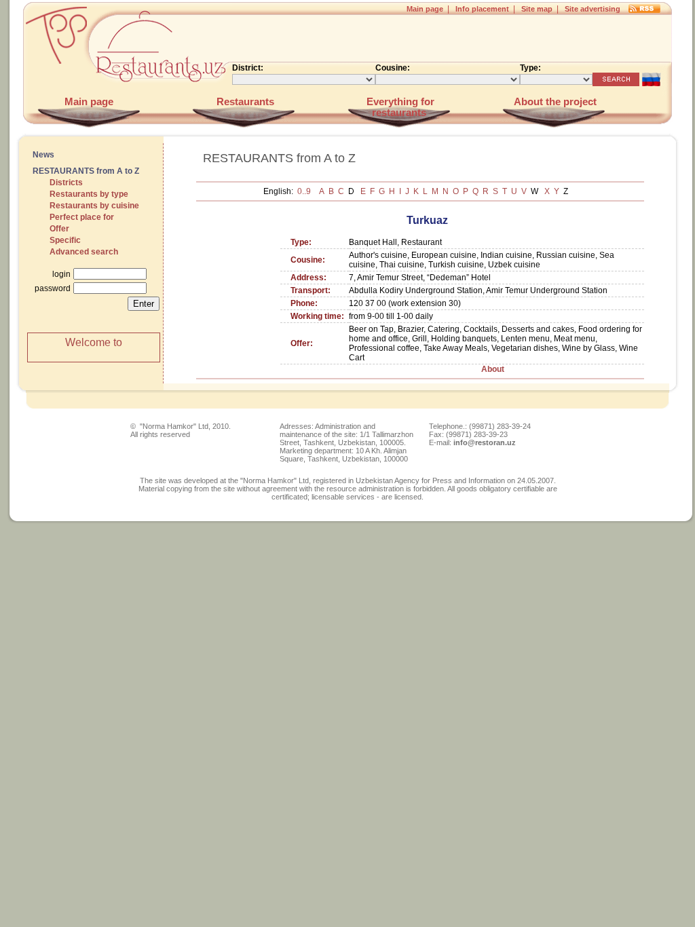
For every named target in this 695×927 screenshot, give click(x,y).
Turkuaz (427, 220)
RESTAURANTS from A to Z (86, 171)
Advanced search (84, 252)
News (43, 154)
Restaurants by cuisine (94, 205)
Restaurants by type (89, 194)
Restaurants (244, 101)
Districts (66, 182)
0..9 (305, 191)
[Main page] (164, 92)
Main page (425, 9)
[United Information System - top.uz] (56, 92)
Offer (59, 228)
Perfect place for (82, 217)
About (492, 369)
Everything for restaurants (399, 107)
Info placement (482, 9)
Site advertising (592, 9)
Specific (65, 240)
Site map (536, 9)
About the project (554, 101)
